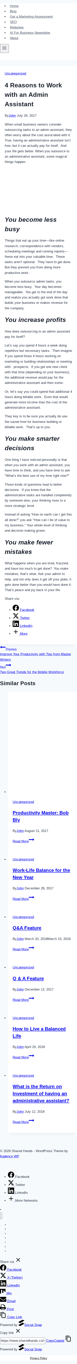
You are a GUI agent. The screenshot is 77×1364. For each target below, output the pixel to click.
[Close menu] (1, 1215)
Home (14, 6)
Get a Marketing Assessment (31, 16)
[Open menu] (4, 48)
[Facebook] (11, 1177)
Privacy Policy (38, 1358)
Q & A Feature (28, 978)
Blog (13, 11)
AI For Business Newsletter (30, 33)
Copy (55, 1341)
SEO (13, 22)
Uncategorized (15, 73)
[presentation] (42, 743)
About (14, 38)
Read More (23, 841)
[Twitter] (11, 1185)
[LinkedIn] (11, 1193)
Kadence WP (9, 1156)
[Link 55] (18, 1262)
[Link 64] (18, 1333)
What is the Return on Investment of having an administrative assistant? (41, 1093)
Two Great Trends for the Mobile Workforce (32, 669)
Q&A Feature (27, 928)
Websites (17, 27)
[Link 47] (11, 1200)
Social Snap (33, 1325)
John (12, 115)
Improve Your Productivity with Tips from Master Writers (35, 654)
